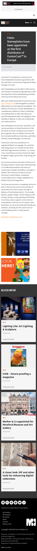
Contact (5, 522)
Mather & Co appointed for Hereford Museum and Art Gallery (18, 425)
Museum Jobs (7, 524)
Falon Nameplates (7, 103)
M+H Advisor (7, 512)
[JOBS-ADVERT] (15, 270)
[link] (18, 308)
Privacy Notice (23, 508)
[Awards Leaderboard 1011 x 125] (18, 3)
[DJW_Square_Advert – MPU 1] (15, 244)
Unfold (9, 547)
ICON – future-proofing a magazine (17, 375)
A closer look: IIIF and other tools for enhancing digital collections (18, 475)
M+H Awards (7, 515)
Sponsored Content (8, 339)
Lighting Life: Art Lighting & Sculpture (18, 327)
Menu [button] (27, 22)
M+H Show (6, 517)
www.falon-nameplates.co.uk (11, 217)
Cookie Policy (13, 508)
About (5, 519)
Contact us (4, 508)
